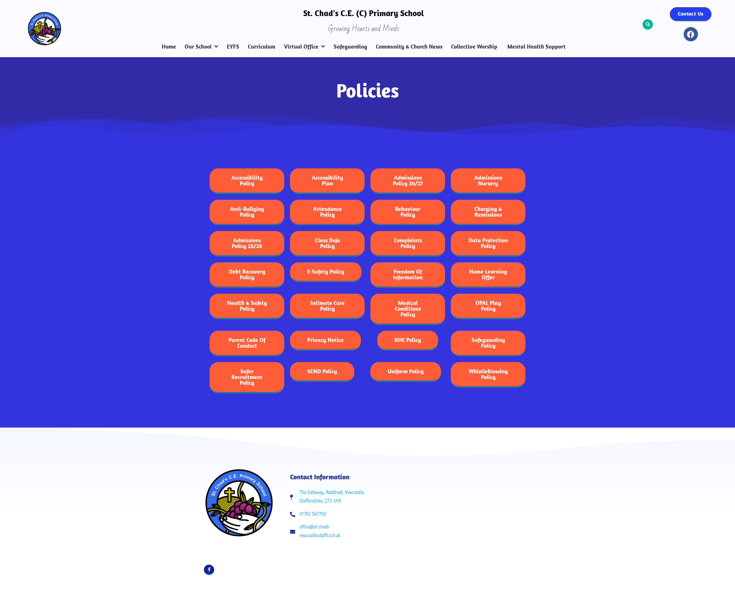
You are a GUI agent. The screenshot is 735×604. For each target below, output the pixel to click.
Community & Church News (409, 46)
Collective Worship (474, 46)
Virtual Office (301, 46)
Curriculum (261, 46)
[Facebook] (691, 34)
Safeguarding (350, 46)
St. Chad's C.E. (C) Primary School (363, 13)
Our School (198, 46)
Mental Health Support (536, 46)
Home (169, 46)
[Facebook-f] (209, 570)
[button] (648, 24)
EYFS (233, 46)
